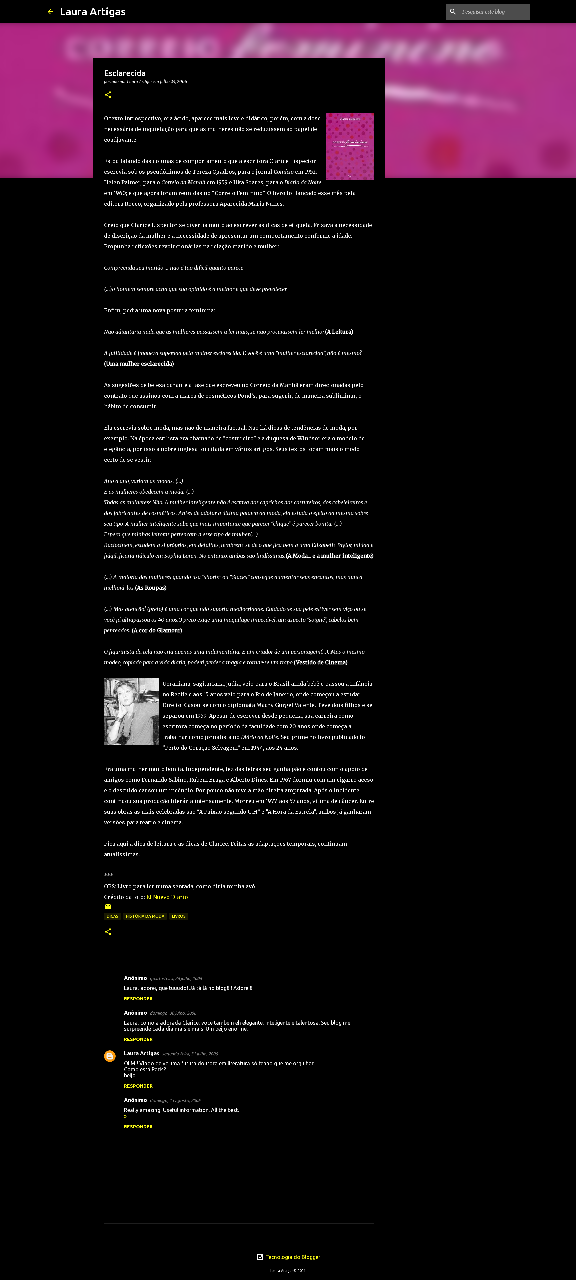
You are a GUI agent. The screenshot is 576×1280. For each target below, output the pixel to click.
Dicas (112, 916)
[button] (108, 95)
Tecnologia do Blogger (292, 1257)
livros (179, 916)
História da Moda (145, 916)
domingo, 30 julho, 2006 (173, 1013)
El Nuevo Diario (167, 897)
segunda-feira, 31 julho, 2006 (190, 1053)
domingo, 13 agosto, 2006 (175, 1100)
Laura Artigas (93, 11)
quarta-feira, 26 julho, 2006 (176, 978)
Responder (138, 998)
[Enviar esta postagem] (108, 909)
